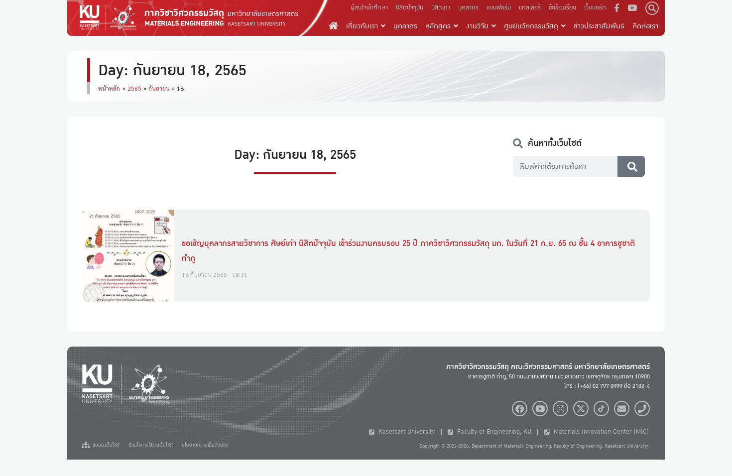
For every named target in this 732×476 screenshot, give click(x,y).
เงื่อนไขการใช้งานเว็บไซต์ (150, 445)
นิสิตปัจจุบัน (409, 7)
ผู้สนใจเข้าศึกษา (369, 7)
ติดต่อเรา (645, 26)
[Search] (631, 166)
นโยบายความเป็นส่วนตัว (205, 445)
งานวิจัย (477, 26)
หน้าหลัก (109, 88)
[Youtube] (540, 408)
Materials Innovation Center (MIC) (599, 432)
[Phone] (642, 408)
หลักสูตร (438, 26)
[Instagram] (560, 408)
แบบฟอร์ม (499, 7)
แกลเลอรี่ (530, 7)
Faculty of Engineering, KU (492, 432)
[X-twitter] (581, 408)
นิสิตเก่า (440, 7)
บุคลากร (468, 7)
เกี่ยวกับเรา (362, 26)
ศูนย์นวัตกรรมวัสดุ (531, 26)
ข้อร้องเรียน (562, 7)
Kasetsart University (404, 432)
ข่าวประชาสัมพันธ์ (599, 26)
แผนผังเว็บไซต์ (105, 445)
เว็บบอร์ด (595, 7)
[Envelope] (621, 408)
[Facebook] (519, 408)
